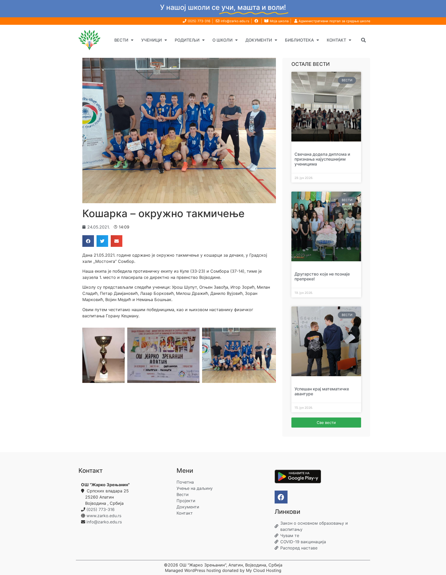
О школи (222, 40)
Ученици (151, 40)
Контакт (336, 40)
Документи (258, 40)
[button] (363, 40)
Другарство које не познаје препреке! (322, 276)
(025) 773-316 (100, 509)
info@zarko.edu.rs (104, 521)
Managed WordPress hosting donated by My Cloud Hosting (223, 570)
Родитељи (187, 40)
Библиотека (299, 40)
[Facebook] (281, 497)
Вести (121, 40)
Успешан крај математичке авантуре (321, 391)
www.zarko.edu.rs (103, 515)
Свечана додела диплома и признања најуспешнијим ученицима (322, 159)
